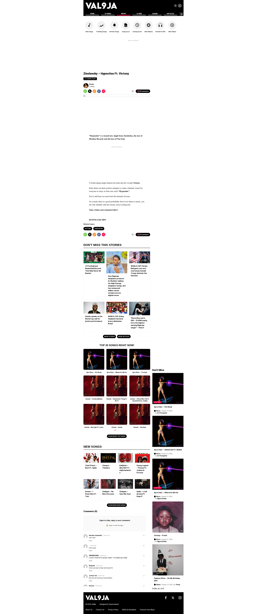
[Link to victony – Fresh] (167, 517)
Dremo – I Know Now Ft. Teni (91, 493)
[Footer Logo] (97, 598)
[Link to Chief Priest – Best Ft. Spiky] (91, 458)
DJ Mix (139, 13)
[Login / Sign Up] (179, 5)
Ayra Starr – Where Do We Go (166, 493)
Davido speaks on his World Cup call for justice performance (93, 318)
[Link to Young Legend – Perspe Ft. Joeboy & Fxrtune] (142, 458)
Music (123, 13)
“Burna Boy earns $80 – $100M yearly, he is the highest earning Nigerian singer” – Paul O (139, 323)
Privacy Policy (113, 610)
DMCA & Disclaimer (129, 610)
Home (92, 13)
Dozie (91, 84)
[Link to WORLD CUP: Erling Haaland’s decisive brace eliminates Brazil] (116, 308)
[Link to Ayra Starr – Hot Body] (167, 388)
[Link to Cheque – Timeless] (108, 458)
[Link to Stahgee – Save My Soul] (125, 484)
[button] (115, 430)
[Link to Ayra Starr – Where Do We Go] (167, 474)
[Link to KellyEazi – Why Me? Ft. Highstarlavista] (125, 458)
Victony (88, 228)
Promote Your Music (147, 610)
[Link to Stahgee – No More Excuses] (108, 484)
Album (154, 13)
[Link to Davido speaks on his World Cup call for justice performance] (94, 308)
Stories (108, 13)
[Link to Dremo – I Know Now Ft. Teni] (91, 484)
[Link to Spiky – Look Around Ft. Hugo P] (142, 484)
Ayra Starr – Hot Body (163, 407)
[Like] (133, 91)
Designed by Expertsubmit (109, 604)
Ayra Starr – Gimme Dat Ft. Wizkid (168, 450)
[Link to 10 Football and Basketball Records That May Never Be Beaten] (94, 257)
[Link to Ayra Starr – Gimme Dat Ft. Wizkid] (167, 431)
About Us (89, 610)
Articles (170, 13)
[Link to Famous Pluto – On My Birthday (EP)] (167, 559)
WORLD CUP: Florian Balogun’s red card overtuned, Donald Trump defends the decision (139, 271)
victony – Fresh (160, 535)
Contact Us (100, 610)
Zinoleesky (98, 228)
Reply (90, 540)
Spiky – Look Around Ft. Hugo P (142, 493)
